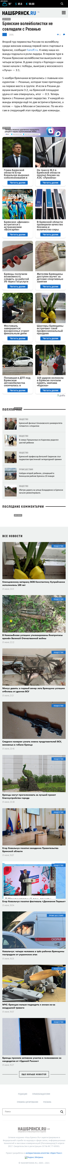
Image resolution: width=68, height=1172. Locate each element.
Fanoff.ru (32, 50)
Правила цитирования (27, 1102)
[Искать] (62, 1111)
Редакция (22, 1094)
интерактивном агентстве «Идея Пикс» (44, 1153)
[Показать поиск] (62, 3)
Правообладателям (41, 1094)
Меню (64, 12)
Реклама (47, 1102)
